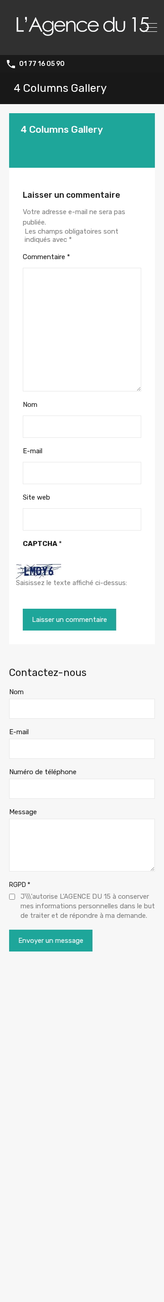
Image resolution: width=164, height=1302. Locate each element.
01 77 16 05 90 (42, 64)
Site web (36, 497)
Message (23, 812)
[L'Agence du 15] (82, 44)
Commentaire (46, 257)
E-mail (32, 451)
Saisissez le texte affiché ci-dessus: (71, 583)
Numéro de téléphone (43, 772)
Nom (30, 405)
